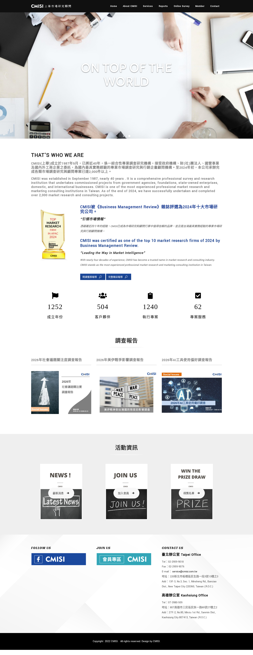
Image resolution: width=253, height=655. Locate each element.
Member (199, 6)
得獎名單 (188, 493)
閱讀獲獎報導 (89, 277)
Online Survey (181, 6)
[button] (247, 75)
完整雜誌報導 (115, 277)
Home (113, 6)
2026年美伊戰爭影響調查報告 (120, 360)
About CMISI (130, 6)
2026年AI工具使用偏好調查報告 (187, 360)
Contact (214, 6)
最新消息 (58, 493)
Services (148, 6)
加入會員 (123, 493)
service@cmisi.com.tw (184, 571)
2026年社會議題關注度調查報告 (56, 360)
